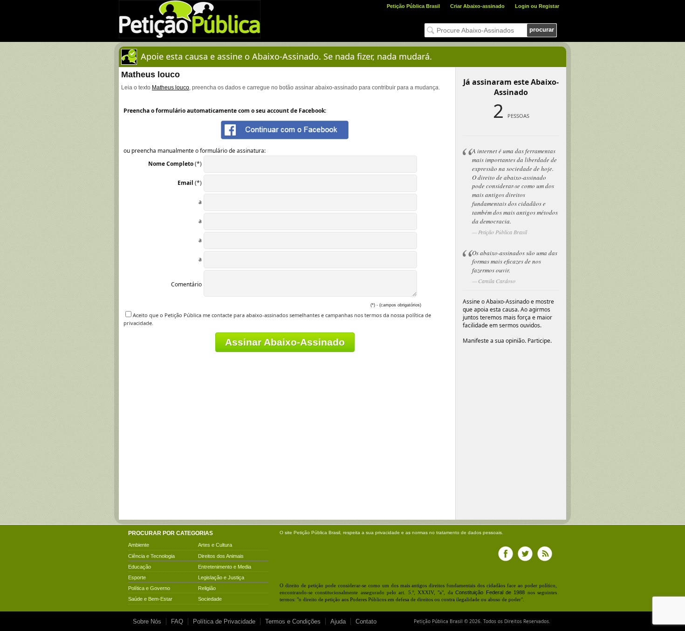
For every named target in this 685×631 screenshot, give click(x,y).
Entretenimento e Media (224, 567)
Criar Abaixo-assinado (477, 6)
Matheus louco (170, 87)
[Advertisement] (201, 452)
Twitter (525, 553)
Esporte (137, 577)
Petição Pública (310, 532)
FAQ (177, 621)
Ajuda (338, 621)
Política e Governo (149, 588)
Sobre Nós (147, 621)
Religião (207, 588)
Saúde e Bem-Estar (150, 599)
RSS (544, 553)
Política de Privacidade (224, 621)
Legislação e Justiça (221, 577)
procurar (541, 29)
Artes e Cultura (215, 545)
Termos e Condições (293, 621)
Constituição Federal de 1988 (490, 592)
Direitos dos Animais (221, 556)
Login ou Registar (537, 6)
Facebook (505, 553)
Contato (366, 621)
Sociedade (210, 599)
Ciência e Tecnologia (151, 556)
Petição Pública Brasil (413, 6)
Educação (139, 567)
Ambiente (138, 545)
